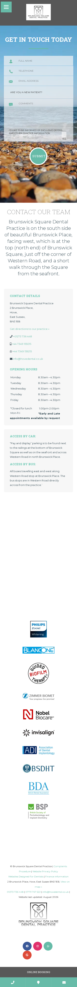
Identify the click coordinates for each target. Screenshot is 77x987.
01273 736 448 (15, 891)
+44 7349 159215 (21, 343)
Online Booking (38, 972)
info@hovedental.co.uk (28, 358)
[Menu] (6, 7)
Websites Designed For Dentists (25, 876)
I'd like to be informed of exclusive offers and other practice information (37, 134)
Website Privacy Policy (45, 871)
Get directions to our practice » (29, 328)
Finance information (57, 876)
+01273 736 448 (22, 336)
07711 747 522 (33, 891)
